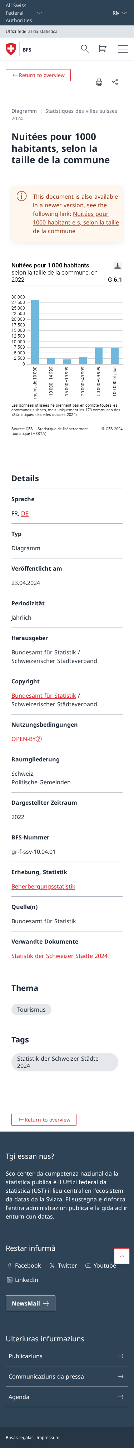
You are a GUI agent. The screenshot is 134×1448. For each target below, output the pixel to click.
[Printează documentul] (99, 82)
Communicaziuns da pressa (46, 1376)
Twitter (67, 1265)
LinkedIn (26, 1280)
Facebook (28, 1265)
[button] (122, 1256)
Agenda (19, 1397)
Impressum (47, 1437)
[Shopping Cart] (101, 48)
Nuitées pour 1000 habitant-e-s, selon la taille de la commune (76, 222)
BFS (27, 49)
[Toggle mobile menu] (123, 49)
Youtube (105, 1265)
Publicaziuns (26, 1356)
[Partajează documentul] (115, 82)
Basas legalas (20, 1437)
